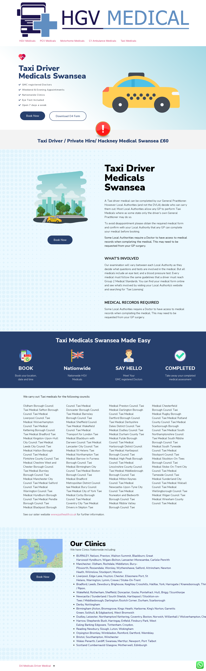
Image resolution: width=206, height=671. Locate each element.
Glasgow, (111, 645)
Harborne (140, 608)
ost (117, 572)
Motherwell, (125, 645)
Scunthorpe (177, 592)
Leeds (92, 584)
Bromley (95, 633)
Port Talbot (148, 641)
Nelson (94, 556)
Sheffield (110, 592)
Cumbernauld (96, 645)
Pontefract (146, 592)
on (120, 572)
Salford (140, 568)
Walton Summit (121, 556)
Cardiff (100, 641)
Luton (113, 629)
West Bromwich (124, 612)
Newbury (93, 629)
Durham (143, 600)
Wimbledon (108, 633)
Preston (105, 556)
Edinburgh (140, 645)
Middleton (122, 564)
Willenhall (171, 617)
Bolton (116, 560)
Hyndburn (95, 560)
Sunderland (99, 596)
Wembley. (147, 633)
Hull (157, 592)
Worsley (110, 568)
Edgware (100, 625)
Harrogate (172, 584)
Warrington (93, 580)
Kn (182, 584)
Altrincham (153, 568)
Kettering (123, 617)
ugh (197, 584)
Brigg (164, 592)
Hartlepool (134, 596)
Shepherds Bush (97, 621)
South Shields (117, 596)
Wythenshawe (125, 568)
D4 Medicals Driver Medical (35, 665)
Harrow (81, 621)
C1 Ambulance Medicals (102, 40)
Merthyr (123, 641)
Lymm (105, 580)
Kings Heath (125, 608)
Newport (134, 641)
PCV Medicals (48, 40)
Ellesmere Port (134, 576)
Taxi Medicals (128, 40)
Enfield (125, 621)
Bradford (81, 584)
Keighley (130, 584)
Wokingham (126, 629)
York (162, 584)
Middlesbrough (94, 600)
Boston (147, 617)
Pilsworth (82, 568)
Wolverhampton (190, 617)
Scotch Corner (128, 600)
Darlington (111, 600)
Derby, (80, 604)
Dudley (80, 617)
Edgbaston (105, 612)
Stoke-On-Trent (131, 580)
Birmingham (83, 608)
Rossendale (97, 568)
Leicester (92, 617)
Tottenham (114, 625)
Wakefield (82, 592)
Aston (96, 608)
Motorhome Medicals (72, 40)
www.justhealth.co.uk (63, 514)
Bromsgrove (108, 608)
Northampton (107, 617)
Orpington (82, 633)
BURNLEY (82, 556)
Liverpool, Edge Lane (89, 576)
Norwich (158, 617)
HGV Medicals (27, 40)
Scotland (81, 645)
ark (146, 621)
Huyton (108, 576)
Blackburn (138, 556)
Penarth (90, 641)
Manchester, (83, 564)
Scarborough (157, 600)
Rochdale (108, 564)
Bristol (80, 637)
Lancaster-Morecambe (135, 560)
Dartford (134, 633)
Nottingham (92, 604)
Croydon (127, 625)
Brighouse (117, 584)
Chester (119, 576)
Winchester (111, 637)
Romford (122, 633)
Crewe (115, 580)
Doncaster (124, 592)
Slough (104, 629)
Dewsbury (103, 584)
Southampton (94, 637)
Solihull (90, 612)
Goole (135, 592)
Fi (132, 621)
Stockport (105, 572)
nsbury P (138, 621)
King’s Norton (155, 608)
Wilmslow (91, 572)
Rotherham (97, 592)
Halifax (153, 584)
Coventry (136, 617)
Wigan (106, 560)
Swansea (111, 641)
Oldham (97, 564)
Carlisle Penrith (160, 560)
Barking (89, 625)
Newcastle (83, 596)
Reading (81, 629)
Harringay (114, 621)
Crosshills (142, 584)
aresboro (189, 584)
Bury (133, 564)
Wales (80, 641)
